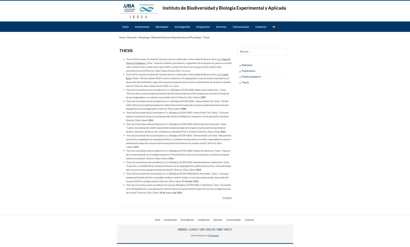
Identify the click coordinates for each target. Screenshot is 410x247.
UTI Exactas (213, 235)
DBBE (219, 229)
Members (247, 64)
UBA (202, 229)
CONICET (193, 229)
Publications (248, 70)
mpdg (205, 238)
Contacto (260, 26)
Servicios (221, 26)
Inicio (126, 26)
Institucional (142, 26)
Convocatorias (241, 26)
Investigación (182, 26)
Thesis (245, 82)
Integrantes (203, 26)
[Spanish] (273, 26)
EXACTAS (210, 229)
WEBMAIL (182, 229)
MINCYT (228, 229)
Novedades (162, 26)
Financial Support (251, 76)
